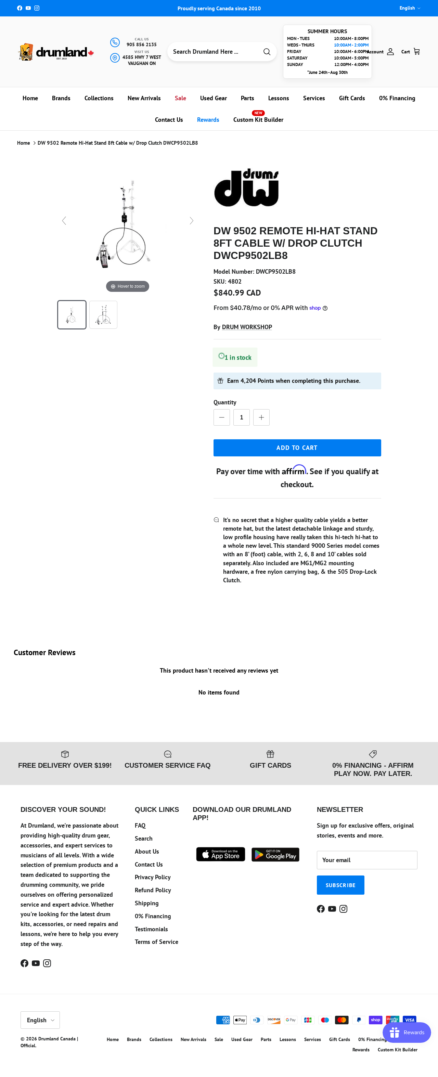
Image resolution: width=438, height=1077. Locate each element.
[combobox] (213, 52)
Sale (180, 98)
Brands (61, 98)
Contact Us (169, 120)
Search (144, 838)
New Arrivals (144, 98)
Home (30, 98)
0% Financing (397, 98)
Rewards (208, 120)
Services (314, 98)
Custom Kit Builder (258, 117)
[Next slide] (191, 221)
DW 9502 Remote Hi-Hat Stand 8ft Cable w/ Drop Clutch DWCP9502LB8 (118, 143)
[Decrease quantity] (222, 417)
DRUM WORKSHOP (247, 327)
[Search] (267, 52)
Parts (247, 98)
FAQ (140, 825)
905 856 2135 (142, 44)
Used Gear (213, 98)
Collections (99, 98)
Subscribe (341, 885)
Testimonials (151, 929)
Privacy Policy (153, 877)
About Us (147, 851)
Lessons (278, 98)
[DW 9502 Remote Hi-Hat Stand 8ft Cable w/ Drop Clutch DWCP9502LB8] (72, 315)
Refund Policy (153, 890)
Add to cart (297, 448)
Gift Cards (352, 98)
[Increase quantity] (261, 417)
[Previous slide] (64, 221)
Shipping (147, 903)
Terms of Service (156, 942)
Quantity (225, 402)
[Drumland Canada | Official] (56, 52)
